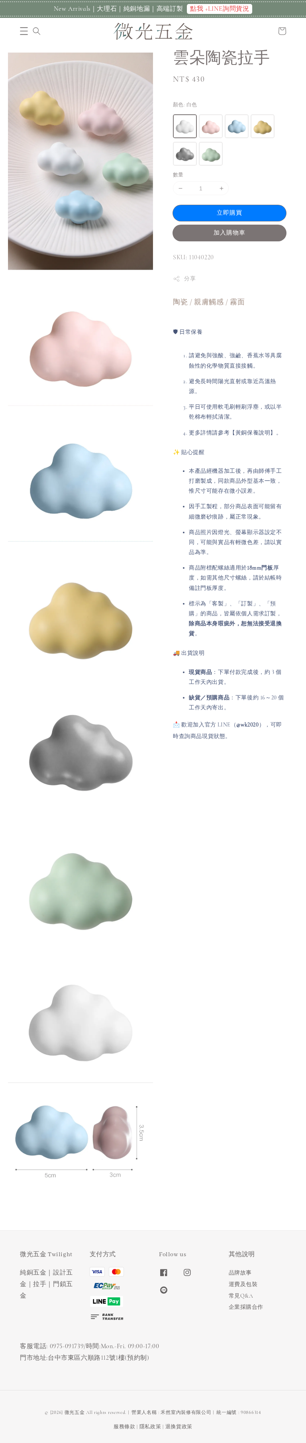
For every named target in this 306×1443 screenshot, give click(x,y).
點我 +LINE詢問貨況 (219, 9)
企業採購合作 (246, 1307)
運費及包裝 (243, 1284)
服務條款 (124, 1426)
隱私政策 (150, 1426)
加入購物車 (229, 232)
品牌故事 (240, 1272)
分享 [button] (190, 278)
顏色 (185, 105)
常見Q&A (241, 1295)
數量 (178, 175)
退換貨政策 (179, 1426)
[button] (24, 31)
